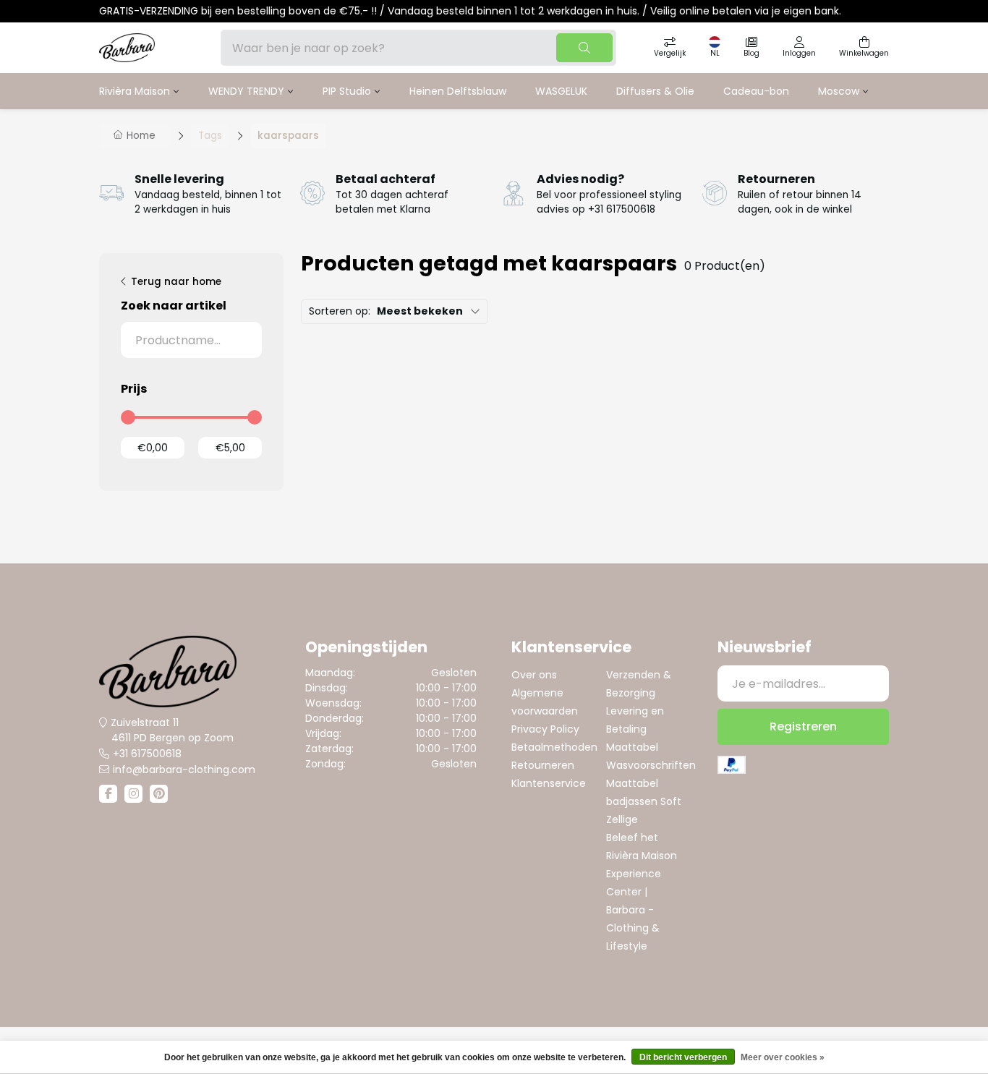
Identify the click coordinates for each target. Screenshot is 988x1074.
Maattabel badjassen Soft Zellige (643, 801)
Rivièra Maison (134, 91)
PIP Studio (347, 91)
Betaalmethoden (554, 747)
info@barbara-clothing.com (184, 769)
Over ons (534, 675)
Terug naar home (176, 282)
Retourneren (542, 765)
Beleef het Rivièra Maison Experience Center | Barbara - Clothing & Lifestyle (641, 891)
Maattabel (632, 747)
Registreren (803, 726)
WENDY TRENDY (246, 91)
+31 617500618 (147, 753)
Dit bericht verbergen (683, 1057)
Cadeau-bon (756, 91)
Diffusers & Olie (655, 91)
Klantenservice (548, 783)
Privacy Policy (545, 729)
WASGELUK (561, 91)
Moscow (838, 91)
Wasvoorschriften (651, 765)
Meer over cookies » (783, 1057)
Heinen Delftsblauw (457, 91)
